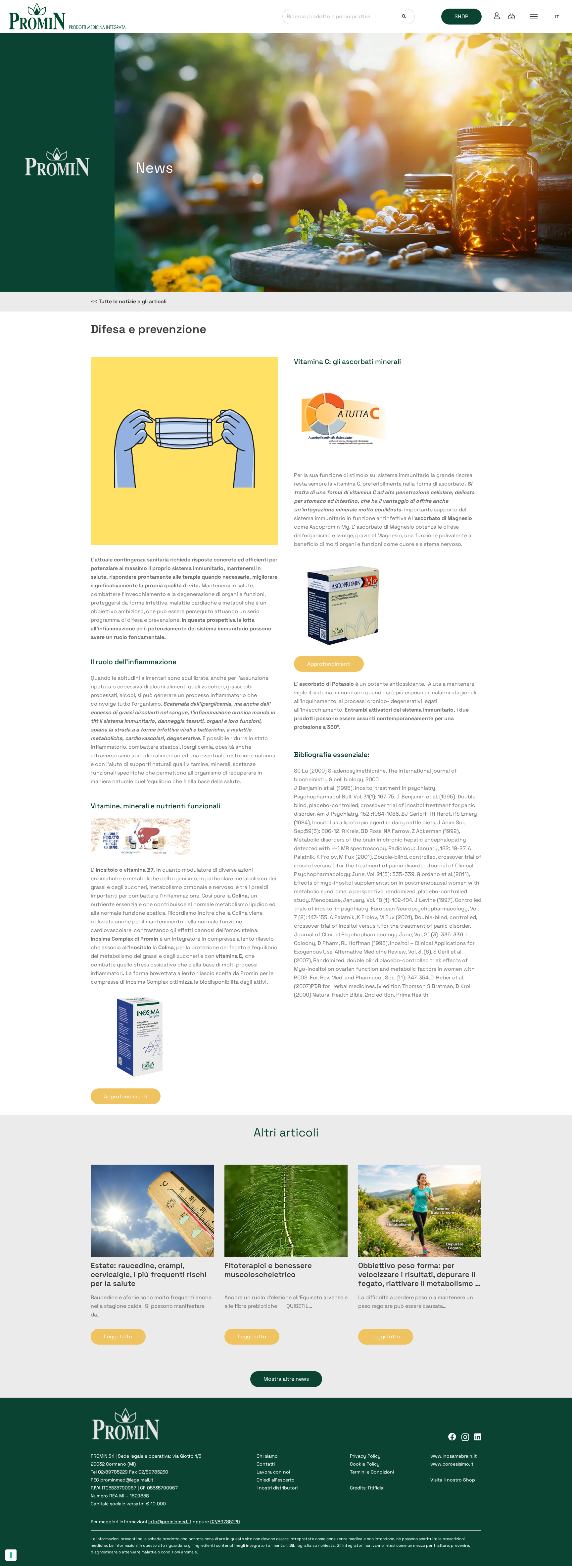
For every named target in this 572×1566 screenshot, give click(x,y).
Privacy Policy (365, 1456)
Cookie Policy (365, 1464)
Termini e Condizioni (372, 1472)
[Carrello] (511, 16)
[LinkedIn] (477, 1437)
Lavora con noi (273, 1472)
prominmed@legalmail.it (126, 1480)
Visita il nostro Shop (452, 1480)
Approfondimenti (125, 1096)
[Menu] (534, 16)
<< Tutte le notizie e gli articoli (129, 301)
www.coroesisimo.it (451, 1464)
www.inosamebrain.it (453, 1456)
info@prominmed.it (169, 1522)
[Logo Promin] (67, 16)
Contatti (266, 1464)
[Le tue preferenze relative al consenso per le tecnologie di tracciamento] (11, 1555)
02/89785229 (113, 1472)
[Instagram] (465, 1437)
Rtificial (376, 1488)
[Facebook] (452, 1437)
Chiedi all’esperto (276, 1480)
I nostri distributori (277, 1488)
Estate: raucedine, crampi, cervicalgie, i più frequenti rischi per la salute (149, 1274)
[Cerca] (404, 16)
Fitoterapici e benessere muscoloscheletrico (268, 1270)
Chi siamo (267, 1456)
